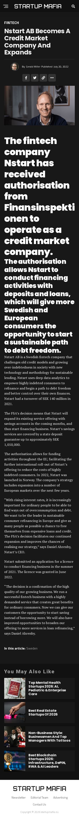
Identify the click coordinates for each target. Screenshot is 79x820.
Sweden (31, 648)
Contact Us (39, 804)
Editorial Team (39, 797)
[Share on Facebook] (26, 78)
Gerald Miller (33, 67)
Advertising (60, 797)
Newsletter (19, 797)
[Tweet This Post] (35, 78)
